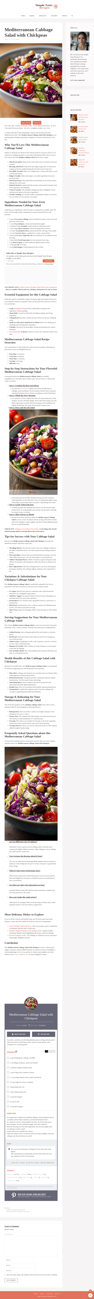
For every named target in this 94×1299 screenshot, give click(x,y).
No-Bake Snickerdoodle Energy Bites (16, 1210)
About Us (36, 1293)
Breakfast (43, 15)
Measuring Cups (14, 332)
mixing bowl (25, 388)
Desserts (54, 15)
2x (50, 1051)
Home (23, 15)
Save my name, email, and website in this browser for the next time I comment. (32, 1275)
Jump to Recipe (25, 122)
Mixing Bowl (18, 308)
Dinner (64, 15)
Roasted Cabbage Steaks (17, 935)
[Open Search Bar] (72, 16)
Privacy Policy (49, 1293)
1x (46, 1051)
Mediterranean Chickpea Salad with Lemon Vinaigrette (38, 287)
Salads (8, 1208)
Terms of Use (57, 1293)
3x (53, 1051)
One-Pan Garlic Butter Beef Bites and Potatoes (18, 1211)
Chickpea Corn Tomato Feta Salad (26, 529)
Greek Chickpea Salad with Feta (20, 926)
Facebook (16, 954)
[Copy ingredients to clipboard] (16, 1051)
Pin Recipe (44, 1034)
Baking (32, 15)
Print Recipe (37, 122)
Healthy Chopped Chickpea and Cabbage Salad (25, 931)
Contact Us (42, 1293)
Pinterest (25, 954)
